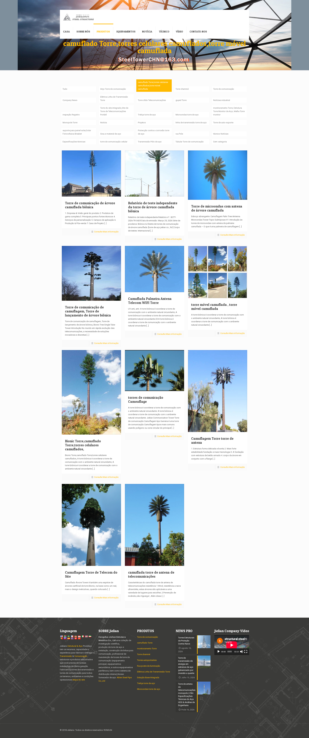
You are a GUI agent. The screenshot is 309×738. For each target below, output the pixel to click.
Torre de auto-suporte (223, 122)
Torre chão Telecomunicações (152, 100)
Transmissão (66, 656)
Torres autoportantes (147, 660)
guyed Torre (181, 100)
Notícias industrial (221, 100)
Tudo (65, 89)
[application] (231, 645)
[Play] (218, 651)
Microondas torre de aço (187, 114)
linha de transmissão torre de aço (191, 122)
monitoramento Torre (147, 648)
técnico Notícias (220, 134)
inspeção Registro (71, 114)
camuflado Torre (144, 643)
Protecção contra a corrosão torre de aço (153, 132)
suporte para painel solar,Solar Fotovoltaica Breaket (77, 132)
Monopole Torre (70, 122)
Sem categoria (220, 141)
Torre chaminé (182, 89)
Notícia (103, 122)
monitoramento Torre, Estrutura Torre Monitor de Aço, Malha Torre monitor (229, 111)
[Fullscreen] (245, 651)
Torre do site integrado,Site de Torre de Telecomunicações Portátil (114, 111)
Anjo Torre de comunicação (113, 89)
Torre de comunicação (223, 89)
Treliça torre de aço (147, 114)
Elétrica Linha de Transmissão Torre (114, 98)
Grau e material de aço (110, 134)
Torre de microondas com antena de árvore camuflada (216, 208)
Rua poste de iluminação (148, 666)
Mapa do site (79, 680)
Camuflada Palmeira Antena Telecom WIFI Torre (150, 301)
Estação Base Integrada (148, 677)
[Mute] (241, 651)
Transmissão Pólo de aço (150, 141)
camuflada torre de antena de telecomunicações (151, 574)
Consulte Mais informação (106, 231)
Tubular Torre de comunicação (190, 141)
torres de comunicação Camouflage (145, 400)
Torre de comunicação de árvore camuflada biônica (90, 205)
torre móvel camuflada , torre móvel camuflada (214, 307)
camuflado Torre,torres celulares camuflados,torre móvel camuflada (153, 85)
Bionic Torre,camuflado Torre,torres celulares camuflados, (83, 445)
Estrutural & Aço (75, 646)
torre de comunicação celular (113, 141)
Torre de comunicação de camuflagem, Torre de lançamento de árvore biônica (88, 311)
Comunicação (80, 656)
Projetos (142, 122)
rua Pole (179, 134)
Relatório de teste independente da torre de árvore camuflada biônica (152, 207)
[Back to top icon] (245, 730)
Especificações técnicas (74, 141)
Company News (70, 100)
